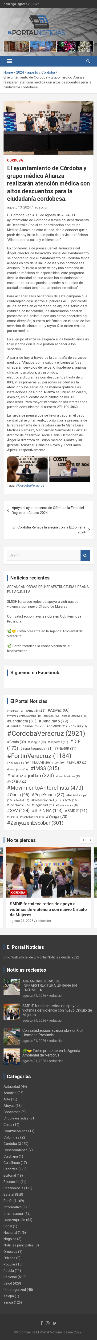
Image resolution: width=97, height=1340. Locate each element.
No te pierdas (21, 840)
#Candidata (21, 721)
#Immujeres (17, 769)
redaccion (41, 207)
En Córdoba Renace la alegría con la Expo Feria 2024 (49, 529)
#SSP (12, 817)
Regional (10, 1277)
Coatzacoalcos (15, 1131)
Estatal (9, 1194)
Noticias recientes (26, 970)
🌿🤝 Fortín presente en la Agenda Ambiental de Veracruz (51, 1052)
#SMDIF (76, 810)
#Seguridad (43, 805)
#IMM (58, 762)
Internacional (14, 1213)
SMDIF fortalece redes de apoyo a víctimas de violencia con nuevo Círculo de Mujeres (57, 1010)
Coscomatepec (16, 1150)
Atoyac (9, 1106)
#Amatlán (35, 710)
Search (85, 555)
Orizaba (9, 1258)
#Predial (21, 800)
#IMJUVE (41, 762)
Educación (12, 1182)
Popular (9, 1264)
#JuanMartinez (68, 776)
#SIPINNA (47, 810)
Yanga (8, 1302)
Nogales (10, 1239)
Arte (7, 1099)
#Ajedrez (15, 710)
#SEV (18, 810)
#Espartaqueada (36, 748)
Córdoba (15, 160)
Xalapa (9, 1296)
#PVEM (70, 800)
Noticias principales (19, 1245)
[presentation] (83, 840)
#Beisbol (52, 715)
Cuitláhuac (12, 1163)
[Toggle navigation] (10, 61)
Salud (8, 1283)
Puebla (9, 1271)
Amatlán (10, 1093)
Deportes (11, 1169)
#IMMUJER (77, 762)
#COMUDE (57, 726)
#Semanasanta (67, 805)
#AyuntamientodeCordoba (24, 715)
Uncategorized (15, 1290)
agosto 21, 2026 (21, 915)
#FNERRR (65, 748)
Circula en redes (16, 1118)
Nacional (10, 1232)
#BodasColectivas (74, 715)
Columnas (11, 1137)
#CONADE (78, 726)
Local (8, 1226)
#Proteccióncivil (46, 800)
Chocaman (12, 1112)
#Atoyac (58, 710)
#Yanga (56, 816)
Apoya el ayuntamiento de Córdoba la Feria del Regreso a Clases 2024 (48, 510)
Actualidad (12, 1086)
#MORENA (17, 781)
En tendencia (13, 1188)
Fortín (16, 892)
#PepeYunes (48, 794)
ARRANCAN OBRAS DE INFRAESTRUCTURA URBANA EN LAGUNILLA (49, 985)
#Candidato (53, 721)
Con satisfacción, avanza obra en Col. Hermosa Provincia (52, 1032)
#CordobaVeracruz (30, 485)
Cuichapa (11, 1156)
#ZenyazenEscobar (35, 823)
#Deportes (58, 742)
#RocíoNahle (18, 805)
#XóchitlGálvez (32, 817)
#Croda (16, 742)
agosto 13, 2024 (19, 207)
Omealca (10, 1251)
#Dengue (37, 742)
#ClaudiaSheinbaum (25, 726)
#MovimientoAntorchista (45, 787)
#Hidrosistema (18, 762)
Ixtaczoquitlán (14, 1220)
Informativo (13, 1207)
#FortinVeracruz (39, 755)
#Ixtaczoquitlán (30, 775)
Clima (8, 1125)
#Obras (18, 794)
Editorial (10, 1175)
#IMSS (45, 768)
